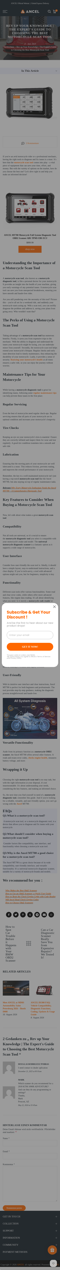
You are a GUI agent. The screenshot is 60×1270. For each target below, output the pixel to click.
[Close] (54, 606)
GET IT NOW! (30, 646)
